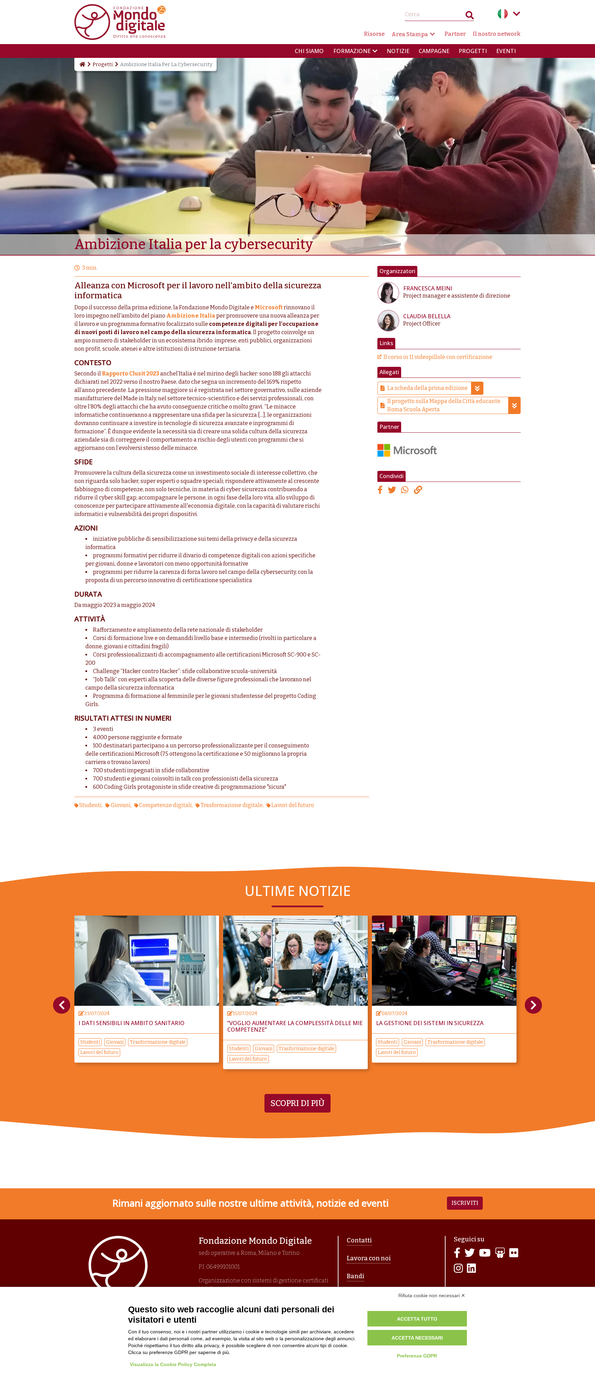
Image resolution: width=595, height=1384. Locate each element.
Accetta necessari (417, 1338)
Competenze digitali (165, 805)
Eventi (506, 51)
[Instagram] (458, 1268)
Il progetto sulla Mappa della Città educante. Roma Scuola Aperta (444, 405)
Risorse (374, 34)
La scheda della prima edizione (427, 388)
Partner (455, 34)
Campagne (434, 51)
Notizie (398, 51)
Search (470, 16)
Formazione (351, 51)
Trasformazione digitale (232, 805)
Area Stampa (410, 34)
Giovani (121, 805)
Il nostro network (497, 34)
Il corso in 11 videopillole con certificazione (438, 357)
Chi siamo (309, 51)
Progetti (473, 51)
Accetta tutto (417, 1319)
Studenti (90, 805)
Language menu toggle (516, 13)
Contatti (359, 1240)
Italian (502, 13)
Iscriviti (464, 1203)
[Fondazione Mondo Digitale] (120, 21)
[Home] (82, 64)
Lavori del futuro (292, 805)
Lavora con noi (369, 1258)
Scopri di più (297, 1103)
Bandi (355, 1276)
